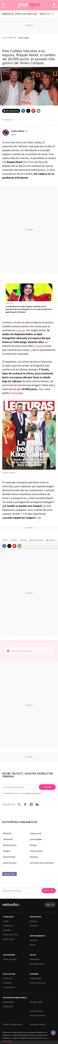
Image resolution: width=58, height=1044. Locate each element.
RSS (37, 804)
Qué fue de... (48, 14)
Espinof (32, 945)
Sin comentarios (12, 111)
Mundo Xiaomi (8, 939)
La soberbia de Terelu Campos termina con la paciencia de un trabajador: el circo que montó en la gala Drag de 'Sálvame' (29, 309)
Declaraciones (10, 845)
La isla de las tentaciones (42, 862)
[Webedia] (11, 906)
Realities (7, 833)
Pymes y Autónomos (38, 983)
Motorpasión (35, 959)
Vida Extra (34, 925)
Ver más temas (9, 874)
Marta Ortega (24, 38)
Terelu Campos (38, 540)
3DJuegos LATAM (36, 1002)
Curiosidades (36, 839)
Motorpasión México (37, 1024)
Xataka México (8, 1002)
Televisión (24, 540)
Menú (3, 7)
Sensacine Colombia (37, 1015)
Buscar (46, 890)
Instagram (31, 804)
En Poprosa (9, 303)
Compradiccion (9, 987)
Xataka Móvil (8, 925)
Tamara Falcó (36, 851)
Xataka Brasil (8, 1006)
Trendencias (7, 978)
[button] (19, 131)
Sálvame (34, 856)
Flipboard (33, 111)
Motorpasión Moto (37, 964)
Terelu (39, 346)
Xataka (5, 921)
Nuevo (54, 7)
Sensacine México (36, 1011)
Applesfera (7, 930)
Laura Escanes (10, 862)
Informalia (17, 393)
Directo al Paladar (10, 959)
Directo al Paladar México (13, 1024)
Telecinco (52, 540)
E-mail (38, 111)
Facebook (23, 111)
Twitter (28, 111)
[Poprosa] (29, 5)
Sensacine (33, 940)
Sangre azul (35, 833)
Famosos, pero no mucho (19, 14)
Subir (48, 905)
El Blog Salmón (36, 978)
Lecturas (20, 330)
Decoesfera (7, 983)
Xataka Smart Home (10, 934)
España (14, 540)
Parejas (33, 845)
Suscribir (47, 787)
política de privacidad (33, 793)
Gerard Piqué (9, 856)
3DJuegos (33, 921)
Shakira (6, 851)
